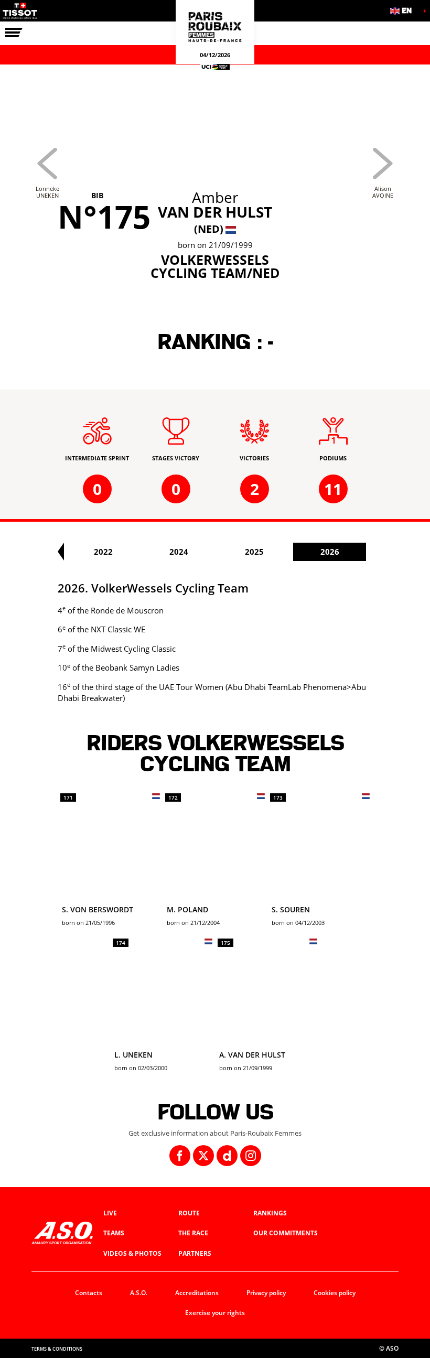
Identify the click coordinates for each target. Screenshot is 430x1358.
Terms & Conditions (56, 1348)
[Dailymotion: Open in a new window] (227, 1155)
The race (193, 1232)
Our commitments (285, 1232)
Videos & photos (132, 1253)
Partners (194, 1253)
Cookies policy (335, 1292)
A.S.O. (138, 1292)
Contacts (88, 1292)
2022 (103, 551)
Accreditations (197, 1292)
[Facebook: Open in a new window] (179, 1155)
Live (110, 1213)
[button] (404, 10)
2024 (178, 551)
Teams (113, 1232)
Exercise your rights (215, 1312)
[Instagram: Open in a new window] (250, 1155)
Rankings (270, 1213)
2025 (254, 551)
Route (189, 1213)
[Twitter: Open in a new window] (203, 1155)
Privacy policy (266, 1292)
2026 (329, 551)
